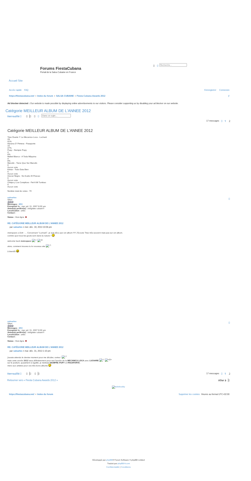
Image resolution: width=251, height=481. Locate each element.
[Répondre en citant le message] (229, 198)
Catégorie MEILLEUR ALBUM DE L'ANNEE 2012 (48, 111)
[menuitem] (25, 90)
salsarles (11, 197)
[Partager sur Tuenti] (189, 256)
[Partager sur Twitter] (184, 256)
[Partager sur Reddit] (199, 256)
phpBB (109, 460)
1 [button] (225, 121)
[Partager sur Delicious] (204, 256)
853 (21, 204)
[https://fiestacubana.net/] (23, 69)
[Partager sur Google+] (219, 256)
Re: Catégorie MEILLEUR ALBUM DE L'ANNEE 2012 (35, 223)
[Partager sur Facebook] (179, 256)
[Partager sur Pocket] (228, 256)
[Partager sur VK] (209, 256)
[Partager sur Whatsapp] (224, 256)
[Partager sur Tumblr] (214, 256)
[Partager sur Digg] (194, 256)
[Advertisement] (125, 29)
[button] (222, 121)
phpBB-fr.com (124, 463)
